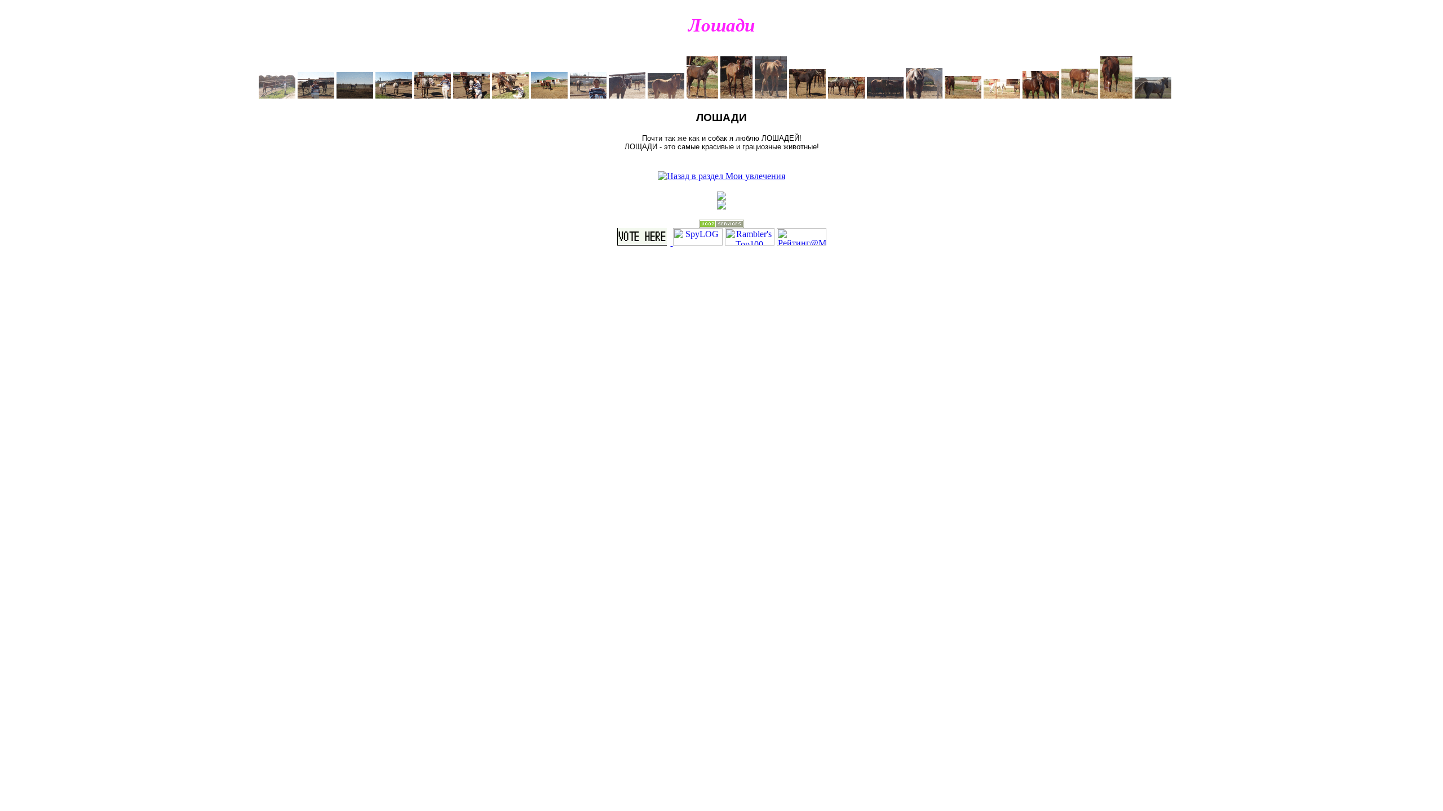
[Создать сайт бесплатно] (721, 225)
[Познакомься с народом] (721, 197)
